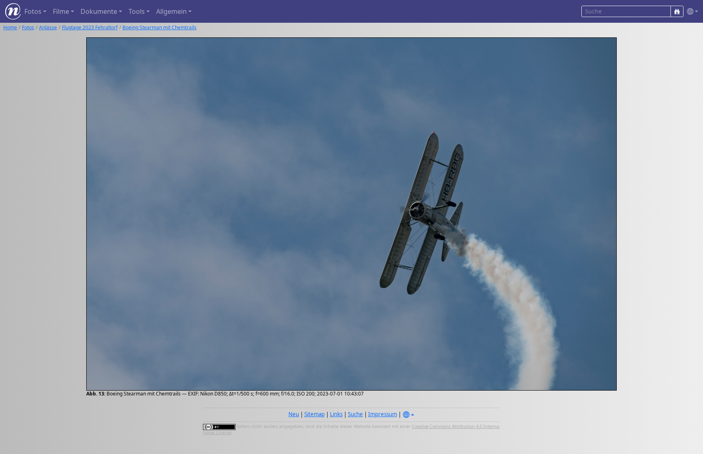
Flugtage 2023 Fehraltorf (90, 27)
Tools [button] (137, 11)
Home (10, 27)
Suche (355, 414)
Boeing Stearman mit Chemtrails (159, 27)
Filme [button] (61, 11)
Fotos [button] (32, 11)
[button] (690, 11)
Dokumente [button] (99, 11)
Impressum (382, 414)
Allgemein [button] (171, 11)
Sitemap (314, 414)
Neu (293, 414)
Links (336, 414)
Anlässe (48, 27)
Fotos (28, 27)
